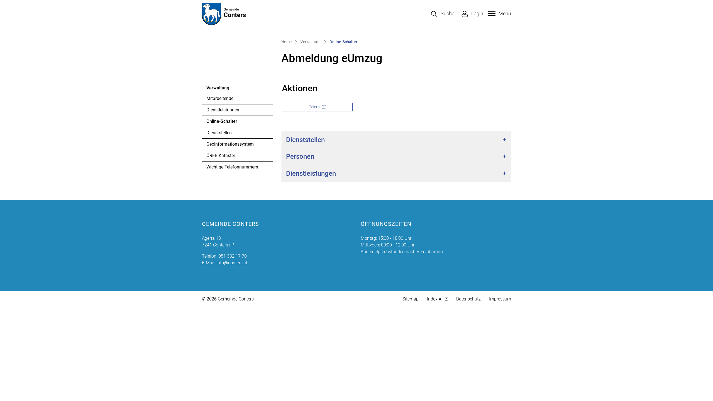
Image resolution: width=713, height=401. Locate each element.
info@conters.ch (232, 262)
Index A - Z (437, 299)
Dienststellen (219, 132)
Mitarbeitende (219, 98)
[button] (443, 14)
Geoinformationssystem (230, 144)
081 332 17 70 (232, 256)
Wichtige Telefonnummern (232, 167)
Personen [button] (300, 156)
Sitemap (410, 299)
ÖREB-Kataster (220, 155)
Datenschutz (468, 299)
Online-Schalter (221, 123)
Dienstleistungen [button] (311, 173)
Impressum (500, 299)
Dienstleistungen (222, 110)
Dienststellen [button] (305, 140)
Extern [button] (315, 107)
